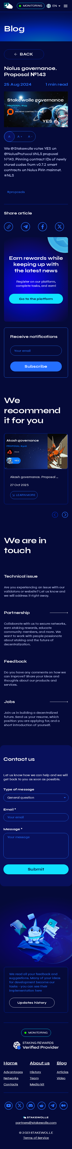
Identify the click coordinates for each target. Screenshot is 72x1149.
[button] (57, 6)
